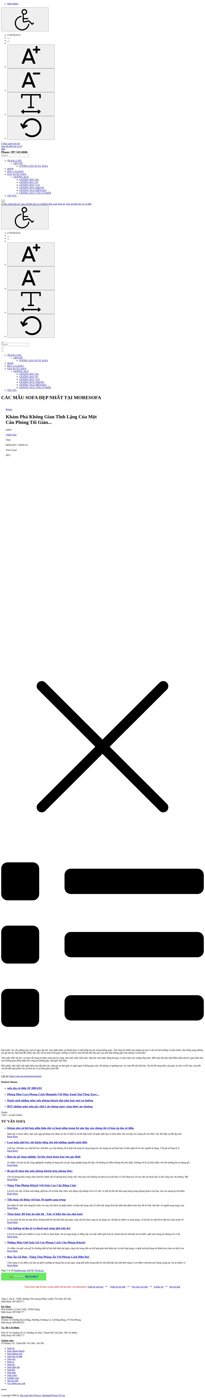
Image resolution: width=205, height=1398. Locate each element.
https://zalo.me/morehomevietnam (25, 1076)
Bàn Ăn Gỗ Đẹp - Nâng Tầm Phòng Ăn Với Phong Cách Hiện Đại (48, 1256)
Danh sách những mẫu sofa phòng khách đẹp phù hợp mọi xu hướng (50, 1100)
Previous (22, 1270)
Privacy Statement (42, 1395)
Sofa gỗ (11, 1364)
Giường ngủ (13, 1378)
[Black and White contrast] (8, 41)
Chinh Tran (11, 434)
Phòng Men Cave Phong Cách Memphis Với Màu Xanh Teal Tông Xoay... (53, 1094)
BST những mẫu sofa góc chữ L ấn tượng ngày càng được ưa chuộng (50, 1106)
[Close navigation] (2, 350)
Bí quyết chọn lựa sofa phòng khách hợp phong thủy (40, 1170)
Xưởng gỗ (158, 1287)
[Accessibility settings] (25, 19)
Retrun (9, 409)
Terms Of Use (58, 1395)
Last (42, 1270)
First (16, 1270)
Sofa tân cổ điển (15, 1356)
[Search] (2, 342)
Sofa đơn (11, 1372)
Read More (12, 1136)
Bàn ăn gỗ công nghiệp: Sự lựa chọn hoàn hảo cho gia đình (44, 1156)
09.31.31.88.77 (31, 1276)
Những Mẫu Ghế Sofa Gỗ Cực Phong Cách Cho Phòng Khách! (46, 1242)
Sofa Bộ (11, 1370)
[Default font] (31, 128)
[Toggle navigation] (2, 348)
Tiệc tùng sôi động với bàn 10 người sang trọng (36, 1199)
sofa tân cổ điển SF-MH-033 (24, 1088)
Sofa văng (12, 1375)
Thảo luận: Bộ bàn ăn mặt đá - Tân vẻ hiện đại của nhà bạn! (45, 1214)
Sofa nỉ (10, 1362)
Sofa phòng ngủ (14, 1353)
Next (37, 1270)
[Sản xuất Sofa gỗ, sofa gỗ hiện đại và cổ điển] (12, 149)
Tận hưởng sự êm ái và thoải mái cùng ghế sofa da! (39, 1228)
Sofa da (10, 1348)
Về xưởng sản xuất (16, 1383)
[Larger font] (31, 56)
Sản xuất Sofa (26, 1395)
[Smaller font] (31, 80)
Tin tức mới (12, 1380)
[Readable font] (31, 104)
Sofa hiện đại (13, 1367)
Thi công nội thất (139, 1287)
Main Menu (12, 3)
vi (3, 201)
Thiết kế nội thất (117, 1287)
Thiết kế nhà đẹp (95, 1287)
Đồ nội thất (174, 1287)
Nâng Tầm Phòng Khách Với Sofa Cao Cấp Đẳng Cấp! (41, 1185)
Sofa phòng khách (15, 1351)
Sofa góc (11, 1359)
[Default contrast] (8, 38)
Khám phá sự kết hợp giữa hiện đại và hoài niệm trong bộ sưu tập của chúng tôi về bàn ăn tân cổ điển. (70, 1128)
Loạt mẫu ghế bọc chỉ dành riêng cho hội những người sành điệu (47, 1142)
